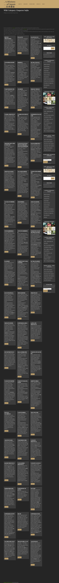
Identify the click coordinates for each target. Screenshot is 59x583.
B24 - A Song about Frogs (49, 130)
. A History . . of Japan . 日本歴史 (10, 4)
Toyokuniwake (46, 66)
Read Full (6, 54)
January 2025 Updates (48, 141)
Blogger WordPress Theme (8, 582)
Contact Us (25, 29)
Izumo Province (47, 72)
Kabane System (47, 64)
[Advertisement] (29, 20)
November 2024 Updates (49, 143)
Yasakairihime (46, 68)
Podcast (14, 27)
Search (49, 45)
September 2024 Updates (49, 145)
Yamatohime (46, 76)
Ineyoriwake (46, 70)
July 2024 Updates (47, 150)
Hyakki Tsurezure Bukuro (49, 78)
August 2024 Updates (48, 147)
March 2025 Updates (48, 139)
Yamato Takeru (47, 74)
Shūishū (45, 87)
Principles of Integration (48, 83)
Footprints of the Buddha (49, 81)
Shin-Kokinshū (46, 85)
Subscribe (45, 161)
